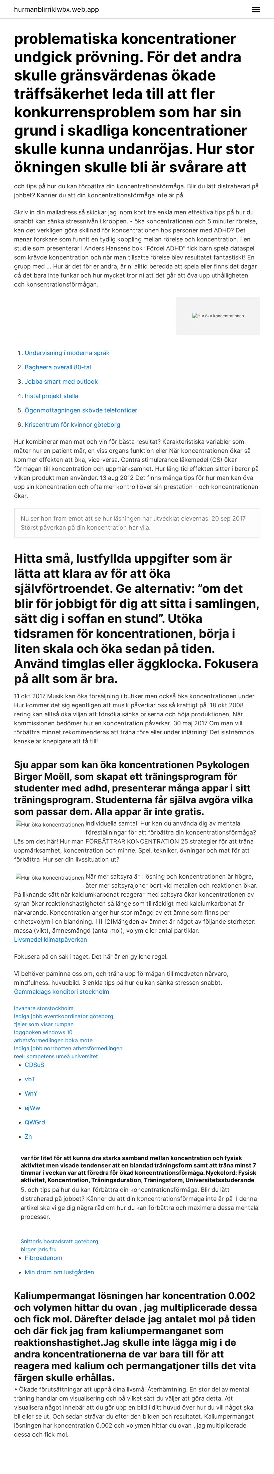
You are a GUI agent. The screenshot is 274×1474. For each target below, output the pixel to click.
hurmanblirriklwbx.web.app (56, 9)
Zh (28, 1136)
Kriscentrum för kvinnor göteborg (72, 424)
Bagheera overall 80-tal (58, 367)
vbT (30, 1079)
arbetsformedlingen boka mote (53, 1040)
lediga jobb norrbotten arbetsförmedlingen (68, 1048)
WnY (31, 1093)
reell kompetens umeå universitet (56, 1056)
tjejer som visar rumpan (44, 1024)
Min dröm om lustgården (59, 1272)
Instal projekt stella (51, 395)
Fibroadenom (43, 1257)
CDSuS (34, 1064)
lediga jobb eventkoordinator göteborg (63, 1016)
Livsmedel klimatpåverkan (50, 939)
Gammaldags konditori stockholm (61, 991)
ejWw (32, 1107)
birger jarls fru (38, 1249)
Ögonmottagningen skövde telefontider (81, 410)
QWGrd (35, 1122)
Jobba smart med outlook (61, 381)
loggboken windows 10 (43, 1032)
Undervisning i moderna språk (67, 352)
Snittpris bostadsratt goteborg (59, 1241)
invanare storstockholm (44, 1008)
